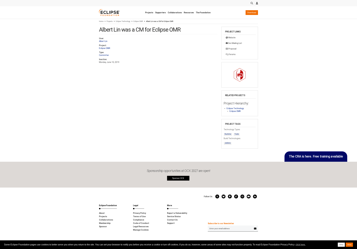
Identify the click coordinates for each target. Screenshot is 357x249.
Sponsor (103, 226)
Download (251, 12)
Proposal (232, 49)
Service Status (174, 216)
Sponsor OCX (178, 178)
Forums (232, 54)
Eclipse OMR (138, 21)
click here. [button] (301, 244)
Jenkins (228, 143)
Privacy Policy (139, 213)
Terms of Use (139, 216)
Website (232, 37)
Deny (341, 245)
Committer (104, 55)
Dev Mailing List (235, 43)
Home (101, 21)
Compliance (138, 220)
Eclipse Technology (123, 21)
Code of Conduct (141, 223)
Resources (189, 12)
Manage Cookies (141, 230)
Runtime (228, 134)
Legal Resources (141, 226)
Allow (349, 245)
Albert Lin (103, 41)
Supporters (160, 12)
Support (171, 223)
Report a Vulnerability (177, 213)
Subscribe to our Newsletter (221, 223)
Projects (149, 12)
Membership (104, 223)
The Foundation (203, 12)
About (102, 213)
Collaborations (175, 12)
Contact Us (172, 220)
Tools (236, 134)
